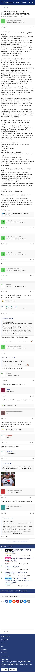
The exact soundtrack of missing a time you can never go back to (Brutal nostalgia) (18, 580)
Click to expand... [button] (17, 334)
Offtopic (14, 553)
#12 (33, 442)
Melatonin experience (12, 566)
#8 (33, 353)
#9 (33, 380)
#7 (33, 314)
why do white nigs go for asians (16, 572)
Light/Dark (5, 639)
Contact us (4, 643)
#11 (33, 418)
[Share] (31, 27)
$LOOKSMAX (4, 649)
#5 (33, 275)
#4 (33, 259)
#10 (33, 396)
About (2, 646)
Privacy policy (4, 659)
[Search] (33, 2)
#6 (33, 291)
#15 (33, 513)
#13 (33, 458)
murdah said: (5, 463)
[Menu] (2, 2)
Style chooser (6, 636)
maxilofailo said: (6, 318)
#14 (33, 497)
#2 (33, 228)
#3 (33, 243)
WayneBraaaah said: (7, 358)
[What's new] (29, 2)
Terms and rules (5, 656)
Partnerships (4, 652)
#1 (33, 27)
